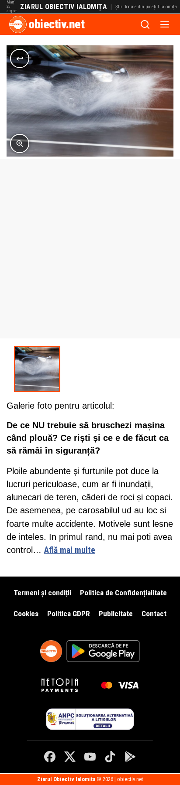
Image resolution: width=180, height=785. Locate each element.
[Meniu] (164, 24)
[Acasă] (18, 24)
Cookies (26, 613)
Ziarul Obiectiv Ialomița (63, 6)
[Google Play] (130, 756)
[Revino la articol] (19, 58)
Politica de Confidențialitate (123, 592)
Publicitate (116, 613)
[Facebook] (49, 756)
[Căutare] (145, 24)
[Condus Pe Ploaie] (37, 369)
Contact (154, 613)
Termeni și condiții (42, 592)
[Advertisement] (90, 248)
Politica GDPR (68, 613)
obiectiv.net (56, 24)
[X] (70, 756)
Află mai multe (69, 550)
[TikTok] (110, 756)
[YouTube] (90, 756)
